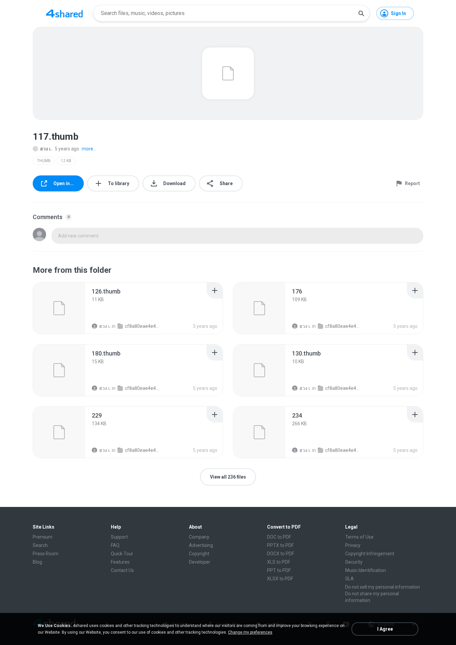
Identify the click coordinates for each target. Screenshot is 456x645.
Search (40, 545)
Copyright (199, 553)
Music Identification (365, 570)
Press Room (45, 553)
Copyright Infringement (369, 553)
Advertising (201, 545)
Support (119, 537)
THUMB (44, 160)
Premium (42, 537)
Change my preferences (250, 632)
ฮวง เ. (46, 148)
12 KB (66, 160)
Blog (37, 562)
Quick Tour (122, 553)
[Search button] (361, 13)
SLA (349, 578)
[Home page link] (64, 13)
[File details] (59, 308)
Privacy (353, 545)
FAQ (115, 545)
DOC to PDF (279, 537)
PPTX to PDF (280, 545)
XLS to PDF (278, 562)
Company (199, 537)
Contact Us (122, 570)
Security (354, 562)
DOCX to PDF (280, 553)
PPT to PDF (279, 570)
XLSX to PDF (280, 578)
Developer (199, 562)
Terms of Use (359, 537)
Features (120, 562)
